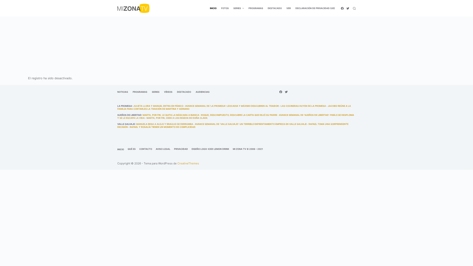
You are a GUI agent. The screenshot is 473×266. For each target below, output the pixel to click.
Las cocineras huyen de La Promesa (303, 106)
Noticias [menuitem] (122, 92)
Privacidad (181, 149)
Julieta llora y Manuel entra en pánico (158, 106)
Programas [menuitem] (256, 8)
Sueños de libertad (129, 115)
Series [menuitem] (237, 8)
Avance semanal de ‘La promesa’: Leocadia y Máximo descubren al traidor (232, 106)
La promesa (124, 106)
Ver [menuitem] (288, 8)
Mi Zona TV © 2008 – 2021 (248, 149)
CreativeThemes (188, 163)
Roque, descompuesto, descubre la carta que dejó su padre (239, 115)
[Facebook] (342, 8)
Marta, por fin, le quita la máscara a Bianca (171, 115)
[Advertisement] (236, 44)
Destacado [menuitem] (275, 8)
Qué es (132, 149)
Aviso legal (163, 149)
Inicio (120, 149)
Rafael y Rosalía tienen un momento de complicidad (162, 127)
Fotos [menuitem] (225, 8)
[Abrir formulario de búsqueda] (354, 8)
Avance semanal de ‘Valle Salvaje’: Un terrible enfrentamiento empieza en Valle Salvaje (251, 124)
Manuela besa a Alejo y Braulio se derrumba (164, 124)
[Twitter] (347, 8)
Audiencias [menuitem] (203, 92)
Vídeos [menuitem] (168, 92)
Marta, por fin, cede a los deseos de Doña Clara (177, 118)
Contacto (145, 149)
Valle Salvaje (126, 124)
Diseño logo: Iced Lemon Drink (210, 149)
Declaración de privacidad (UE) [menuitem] (315, 8)
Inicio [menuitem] (213, 8)
